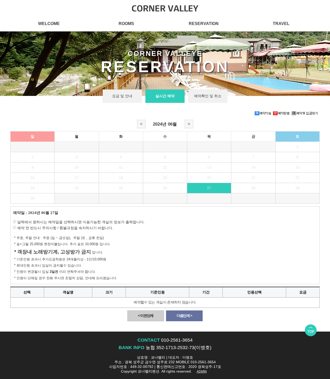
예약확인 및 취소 (207, 96)
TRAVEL (281, 23)
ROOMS (126, 23)
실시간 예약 (165, 96)
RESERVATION (204, 23)
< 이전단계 (145, 316)
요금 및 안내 (122, 96)
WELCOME (49, 23)
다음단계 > (184, 316)
